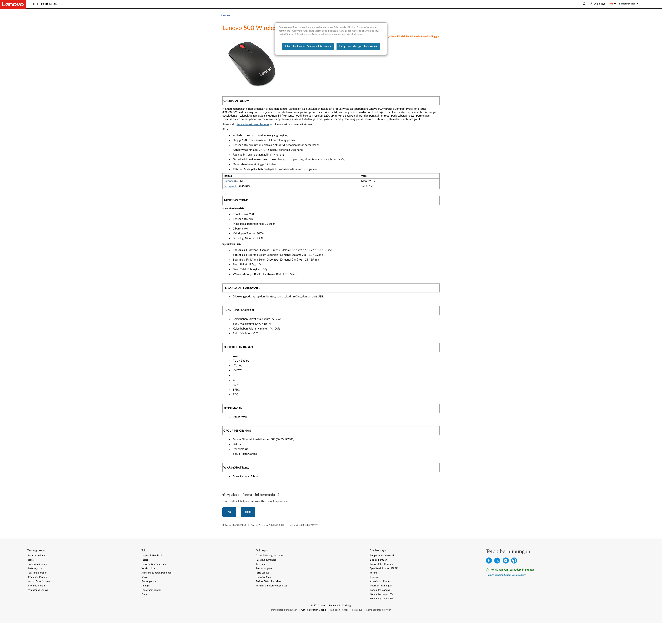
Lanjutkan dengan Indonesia (358, 46)
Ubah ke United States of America (308, 46)
